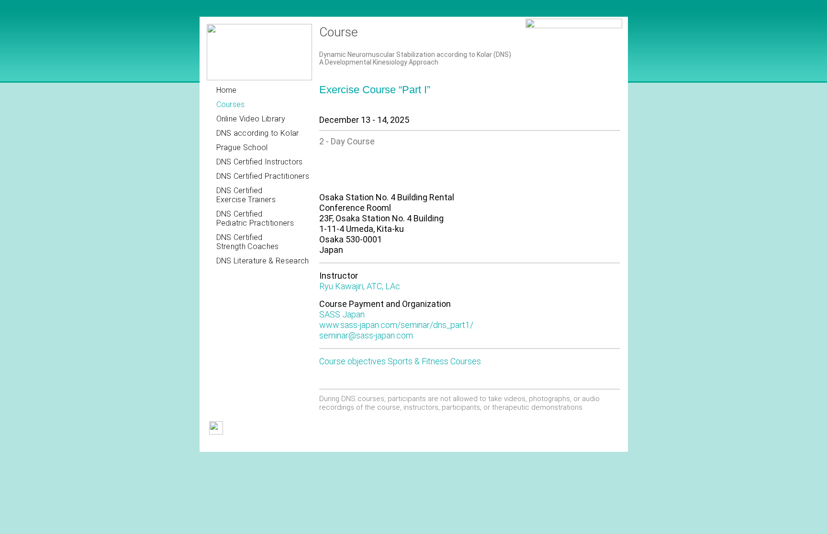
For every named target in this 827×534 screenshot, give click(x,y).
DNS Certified (246, 195)
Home (226, 90)
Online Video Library (250, 118)
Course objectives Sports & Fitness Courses (400, 361)
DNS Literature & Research (262, 260)
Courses (230, 104)
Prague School (242, 147)
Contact (353, 444)
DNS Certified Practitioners (263, 176)
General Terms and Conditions (251, 444)
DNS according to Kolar (257, 133)
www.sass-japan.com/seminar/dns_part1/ (396, 325)
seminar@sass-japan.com (366, 335)
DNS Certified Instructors (259, 161)
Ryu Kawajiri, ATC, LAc (359, 286)
